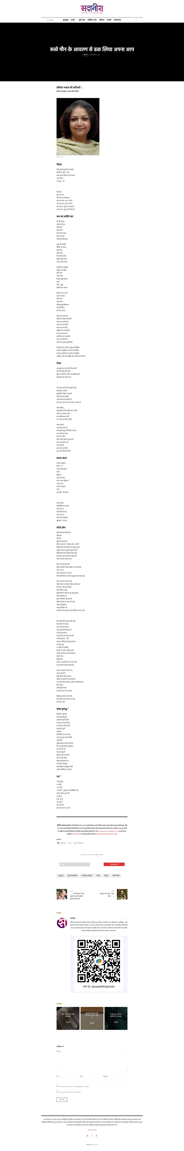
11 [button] (60, 776)
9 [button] (65, 638)
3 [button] (59, 284)
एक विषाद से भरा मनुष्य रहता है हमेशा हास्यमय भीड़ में (74, 895)
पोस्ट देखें (68, 1021)
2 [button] (61, 181)
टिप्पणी (59, 1051)
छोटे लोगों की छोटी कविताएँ (68, 1015)
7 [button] (65, 544)
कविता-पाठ (92, 20)
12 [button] (62, 790)
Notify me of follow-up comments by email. (73, 1087)
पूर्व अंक (82, 20)
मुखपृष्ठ (65, 20)
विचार (106, 875)
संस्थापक (117, 20)
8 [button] (74, 544)
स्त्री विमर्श (116, 875)
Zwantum (95, 1145)
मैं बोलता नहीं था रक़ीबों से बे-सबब (116, 1015)
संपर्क (109, 20)
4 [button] (60, 466)
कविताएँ (86, 55)
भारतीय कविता (86, 875)
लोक (98, 875)
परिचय (102, 20)
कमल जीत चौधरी (76, 834)
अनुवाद (61, 875)
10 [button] (68, 708)
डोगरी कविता (72, 875)
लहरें (73, 20)
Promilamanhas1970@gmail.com (108, 831)
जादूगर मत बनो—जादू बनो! (109, 894)
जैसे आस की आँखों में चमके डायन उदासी (106, 834)
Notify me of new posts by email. (69, 1092)
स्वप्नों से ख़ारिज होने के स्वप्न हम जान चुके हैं (92, 1015)
